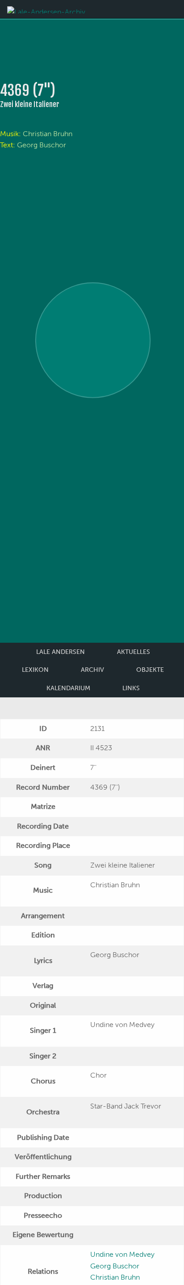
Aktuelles (133, 652)
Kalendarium (68, 688)
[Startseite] (46, 9)
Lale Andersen (60, 652)
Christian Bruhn (47, 133)
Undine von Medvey (122, 1254)
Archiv (92, 670)
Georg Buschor (41, 145)
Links (131, 688)
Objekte (150, 670)
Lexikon (35, 670)
